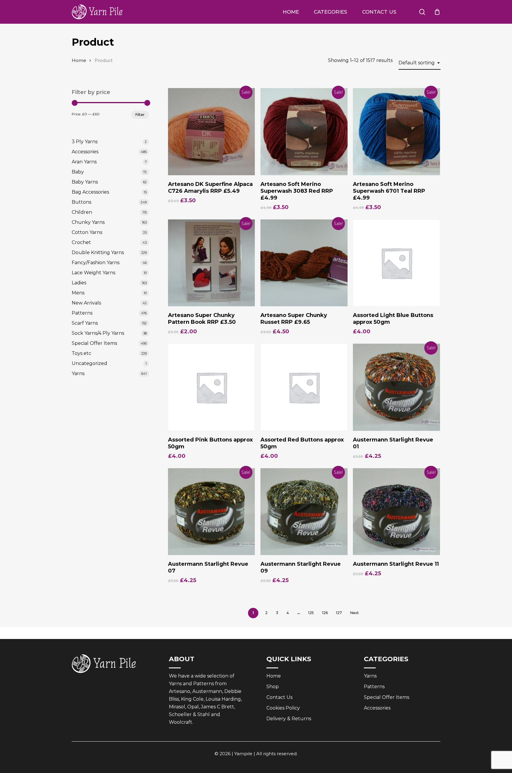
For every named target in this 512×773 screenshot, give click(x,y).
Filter (140, 114)
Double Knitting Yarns (98, 252)
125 (311, 613)
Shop (272, 686)
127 (339, 613)
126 (325, 613)
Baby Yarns (85, 182)
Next (354, 613)
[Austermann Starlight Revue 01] (396, 387)
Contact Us (279, 697)
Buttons (81, 202)
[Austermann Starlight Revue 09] (304, 511)
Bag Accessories (90, 192)
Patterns (82, 313)
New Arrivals (86, 303)
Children (82, 212)
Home (79, 60)
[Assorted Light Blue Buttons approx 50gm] (396, 263)
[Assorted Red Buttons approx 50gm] (304, 387)
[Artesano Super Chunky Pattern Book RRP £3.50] (211, 263)
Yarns (78, 373)
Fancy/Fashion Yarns (95, 262)
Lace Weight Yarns (93, 272)
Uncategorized (89, 363)
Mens (78, 293)
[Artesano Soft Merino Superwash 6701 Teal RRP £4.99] (396, 131)
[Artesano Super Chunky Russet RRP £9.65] (304, 263)
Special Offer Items (94, 343)
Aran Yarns (84, 162)
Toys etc (81, 353)
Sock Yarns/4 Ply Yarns (98, 333)
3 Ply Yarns (84, 141)
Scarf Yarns (85, 323)
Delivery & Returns (288, 718)
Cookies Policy (283, 708)
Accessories (85, 151)
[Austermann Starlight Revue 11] (396, 511)
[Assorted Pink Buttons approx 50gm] (211, 387)
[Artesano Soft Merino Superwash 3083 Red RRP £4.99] (304, 131)
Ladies (79, 283)
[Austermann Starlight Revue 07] (211, 511)
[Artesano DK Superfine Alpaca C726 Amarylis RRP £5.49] (211, 131)
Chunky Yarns (88, 222)
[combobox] (420, 63)
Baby (78, 172)
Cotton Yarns (87, 232)
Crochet (81, 242)
